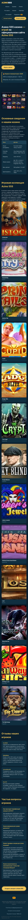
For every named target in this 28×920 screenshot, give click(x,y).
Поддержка (18, 14)
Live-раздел (8, 14)
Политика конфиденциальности (14, 907)
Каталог (14, 10)
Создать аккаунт (20, 18)
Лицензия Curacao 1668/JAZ (14, 913)
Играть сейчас (8, 67)
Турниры (14, 6)
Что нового (7, 10)
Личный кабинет (7, 18)
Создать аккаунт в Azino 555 (14, 888)
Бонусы (7, 6)
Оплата (21, 6)
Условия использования (14, 910)
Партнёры (21, 10)
